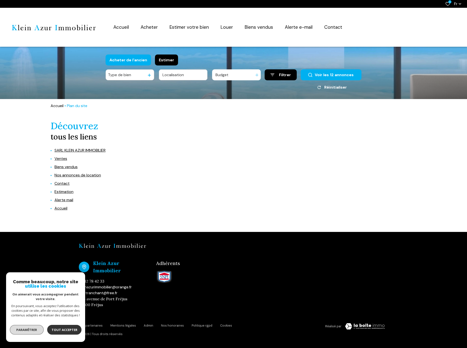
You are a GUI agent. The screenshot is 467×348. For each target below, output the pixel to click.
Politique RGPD (202, 325)
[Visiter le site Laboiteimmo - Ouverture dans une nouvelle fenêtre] (364, 326)
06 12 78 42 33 (91, 281)
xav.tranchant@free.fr (98, 292)
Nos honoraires (172, 325)
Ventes (60, 158)
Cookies (226, 325)
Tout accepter (64, 330)
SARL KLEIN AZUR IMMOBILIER (80, 150)
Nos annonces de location (77, 175)
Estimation (63, 191)
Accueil (57, 105)
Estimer (166, 60)
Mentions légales (123, 325)
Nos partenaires (91, 325)
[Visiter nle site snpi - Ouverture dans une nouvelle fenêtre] (164, 277)
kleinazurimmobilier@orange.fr (105, 287)
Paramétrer (27, 330)
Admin (148, 325)
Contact (62, 183)
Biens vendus (66, 166)
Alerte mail (63, 199)
